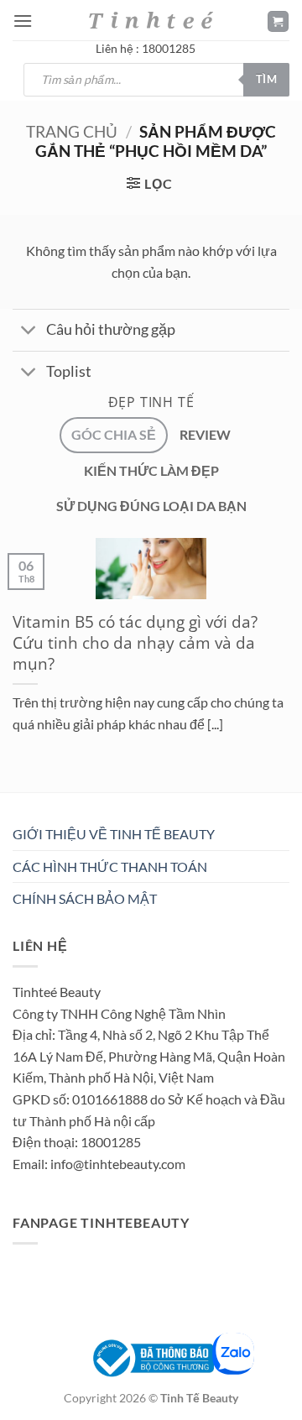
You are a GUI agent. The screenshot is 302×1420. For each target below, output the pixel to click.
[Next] (62, 796)
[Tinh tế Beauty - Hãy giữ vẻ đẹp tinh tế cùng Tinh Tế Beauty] (151, 20)
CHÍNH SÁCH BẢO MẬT (85, 898)
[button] (23, 20)
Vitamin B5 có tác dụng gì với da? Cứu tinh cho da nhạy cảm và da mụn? (135, 643)
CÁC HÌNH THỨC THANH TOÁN (110, 866)
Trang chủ (71, 131)
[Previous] (16, 796)
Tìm (266, 79)
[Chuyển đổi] (29, 332)
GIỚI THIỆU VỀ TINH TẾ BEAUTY (114, 834)
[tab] (114, 434)
